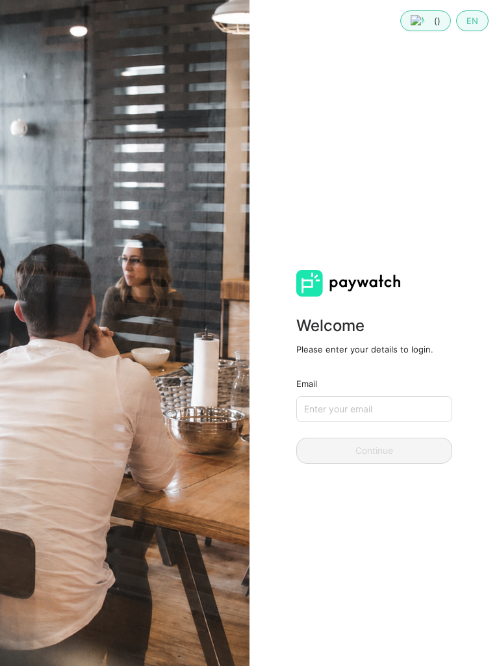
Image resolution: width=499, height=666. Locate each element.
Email (306, 384)
